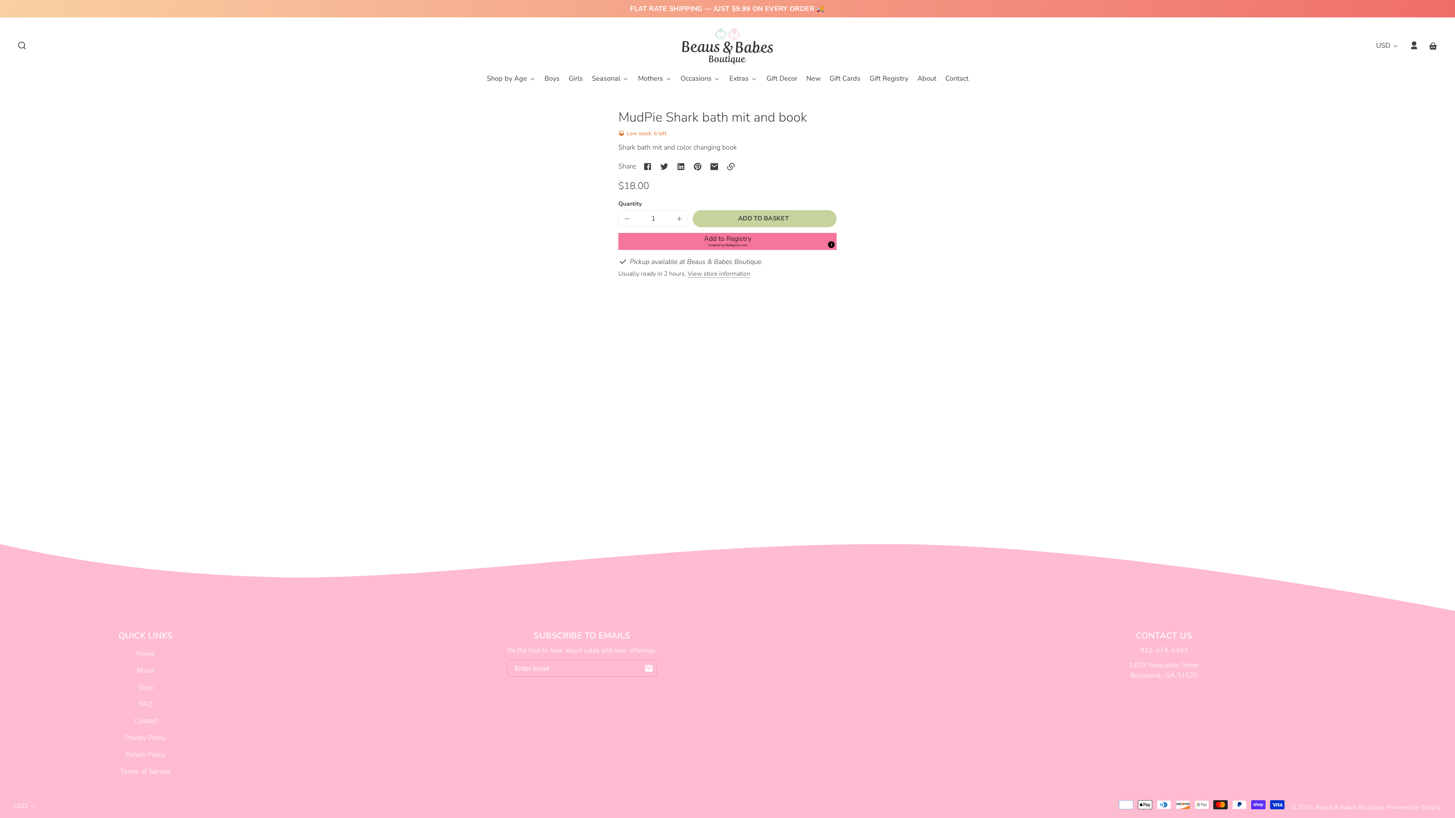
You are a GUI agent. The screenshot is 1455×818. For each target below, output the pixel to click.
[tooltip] (831, 244)
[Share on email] (714, 166)
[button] (22, 45)
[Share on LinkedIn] (681, 166)
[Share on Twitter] (664, 166)
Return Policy (146, 754)
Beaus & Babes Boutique (1349, 807)
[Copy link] (731, 166)
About (145, 670)
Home (145, 653)
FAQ (145, 704)
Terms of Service (145, 771)
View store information (719, 274)
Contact (145, 720)
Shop (145, 687)
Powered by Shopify (1413, 807)
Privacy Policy (145, 737)
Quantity (630, 204)
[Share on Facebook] (647, 166)
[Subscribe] (648, 668)
